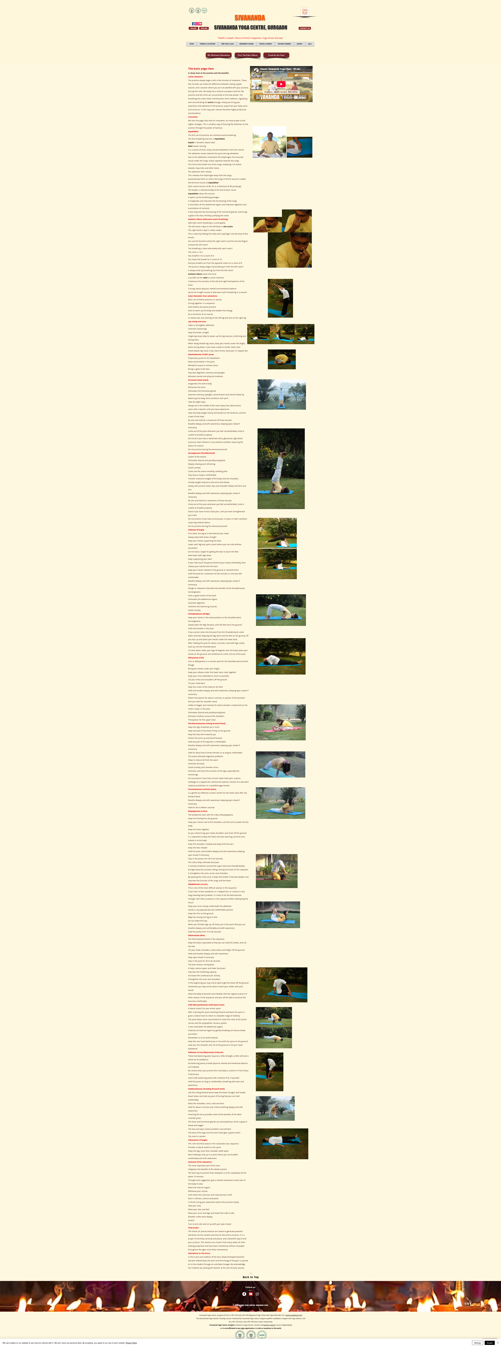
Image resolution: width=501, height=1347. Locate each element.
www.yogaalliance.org (294, 1315)
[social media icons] (193, 23)
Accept (490, 1343)
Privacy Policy (131, 1343)
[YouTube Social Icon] (200, 23)
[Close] (497, 1343)
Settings (477, 1343)
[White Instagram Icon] (257, 1294)
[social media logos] (244, 1294)
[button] (207, 44)
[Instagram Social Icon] (197, 23)
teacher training (269, 1325)
